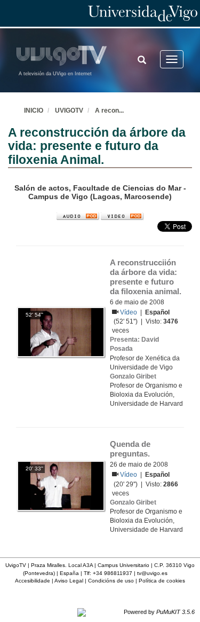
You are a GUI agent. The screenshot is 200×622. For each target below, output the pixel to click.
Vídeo (129, 312)
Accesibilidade (32, 581)
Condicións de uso (111, 581)
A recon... (109, 110)
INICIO (33, 110)
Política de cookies (162, 581)
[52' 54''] (60, 331)
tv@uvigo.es (152, 573)
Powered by (159, 612)
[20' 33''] (60, 485)
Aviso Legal (68, 581)
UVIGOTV (69, 110)
